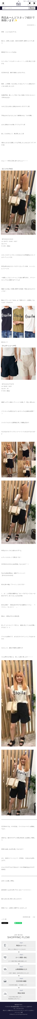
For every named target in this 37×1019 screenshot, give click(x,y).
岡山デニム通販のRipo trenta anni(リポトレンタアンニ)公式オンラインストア (18, 1011)
